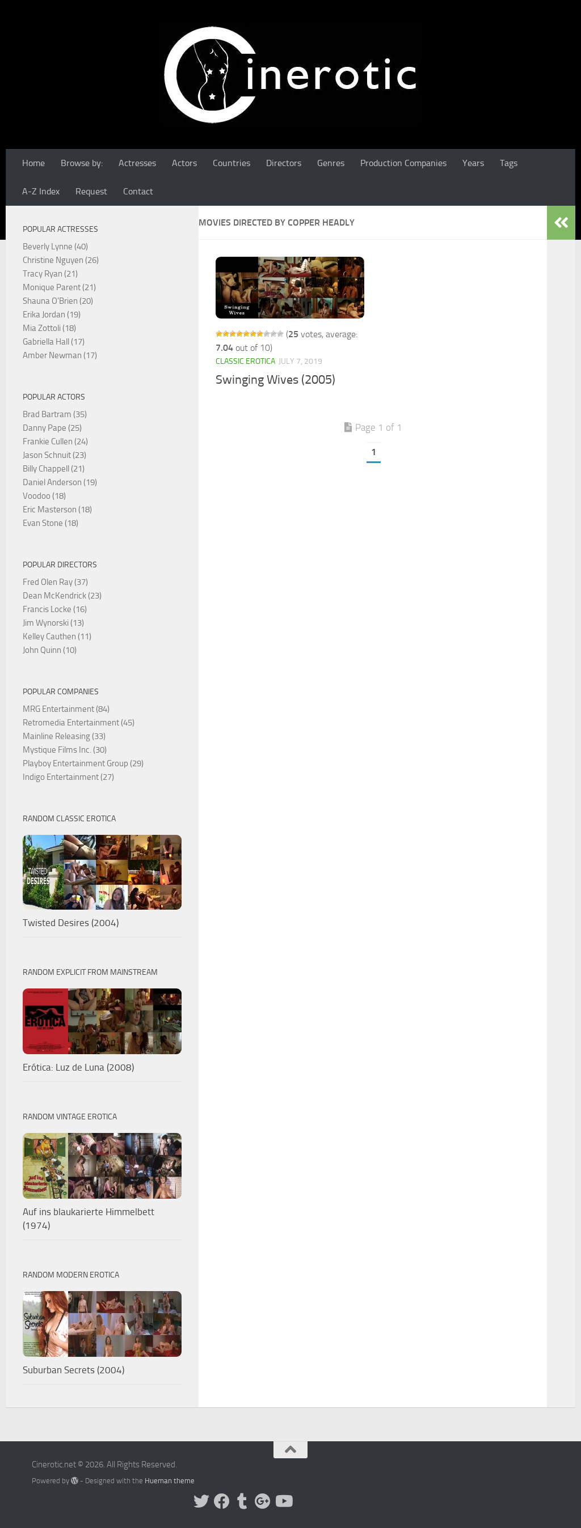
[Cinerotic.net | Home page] (290, 74)
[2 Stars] (225, 333)
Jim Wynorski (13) (53, 623)
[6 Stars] (253, 333)
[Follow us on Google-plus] (263, 1501)
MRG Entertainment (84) (66, 709)
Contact (138, 191)
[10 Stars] (280, 333)
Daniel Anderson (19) (60, 482)
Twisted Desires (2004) (71, 922)
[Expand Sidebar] (561, 223)
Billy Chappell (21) (54, 469)
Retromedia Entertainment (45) (78, 723)
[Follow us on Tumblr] (242, 1501)
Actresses (137, 163)
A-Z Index (41, 191)
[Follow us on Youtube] (283, 1501)
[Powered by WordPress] (74, 1480)
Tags (508, 163)
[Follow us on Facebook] (222, 1501)
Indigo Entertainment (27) (68, 777)
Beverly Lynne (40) (55, 246)
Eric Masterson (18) (57, 509)
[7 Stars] (259, 333)
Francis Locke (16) (55, 609)
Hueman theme (170, 1480)
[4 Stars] (239, 333)
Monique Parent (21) (59, 287)
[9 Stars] (273, 333)
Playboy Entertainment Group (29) (83, 763)
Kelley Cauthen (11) (57, 636)
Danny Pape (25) (52, 428)
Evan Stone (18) (50, 523)
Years (473, 163)
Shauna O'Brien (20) (58, 301)
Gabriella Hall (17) (54, 342)
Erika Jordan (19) (52, 314)
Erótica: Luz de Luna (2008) (78, 1067)
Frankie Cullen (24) (55, 441)
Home (33, 163)
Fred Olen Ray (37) (55, 582)
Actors (184, 163)
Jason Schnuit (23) (54, 455)
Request (91, 191)
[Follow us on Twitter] (201, 1501)
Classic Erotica (245, 361)
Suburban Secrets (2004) (73, 1370)
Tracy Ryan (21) (50, 274)
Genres (330, 163)
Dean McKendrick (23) (62, 596)
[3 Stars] (232, 333)
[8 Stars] (266, 333)
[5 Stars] (246, 333)
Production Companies (403, 163)
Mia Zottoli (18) (49, 328)
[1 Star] (219, 333)
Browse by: (82, 163)
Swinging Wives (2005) (275, 379)
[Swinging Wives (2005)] (290, 288)
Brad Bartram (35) (55, 414)
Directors (283, 163)
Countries (231, 163)
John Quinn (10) (50, 650)
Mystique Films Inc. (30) (65, 750)
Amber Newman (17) (60, 355)
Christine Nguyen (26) (61, 260)
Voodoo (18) (44, 496)
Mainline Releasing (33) (64, 736)
